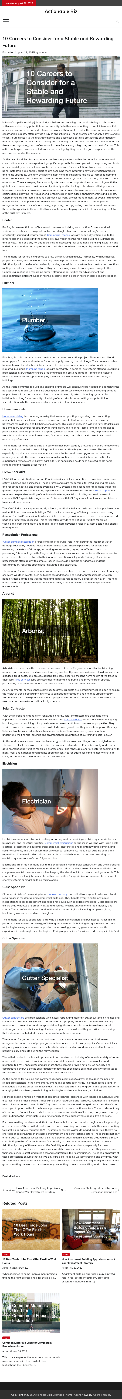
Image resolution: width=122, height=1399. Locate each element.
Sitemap (57, 1394)
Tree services (22, 679)
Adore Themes (101, 1394)
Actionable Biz (61, 11)
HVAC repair (102, 490)
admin (43, 52)
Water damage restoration (18, 541)
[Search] (117, 21)
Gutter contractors (13, 1017)
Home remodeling (12, 416)
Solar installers (73, 719)
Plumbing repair (35, 368)
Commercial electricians (59, 842)
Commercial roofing (58, 234)
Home (17, 1176)
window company (56, 894)
